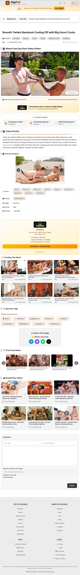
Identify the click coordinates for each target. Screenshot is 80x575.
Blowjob (16, 193)
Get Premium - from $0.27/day (40, 246)
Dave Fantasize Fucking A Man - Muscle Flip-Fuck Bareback (13, 276)
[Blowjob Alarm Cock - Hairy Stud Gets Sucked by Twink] (13, 413)
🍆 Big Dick (34, 319)
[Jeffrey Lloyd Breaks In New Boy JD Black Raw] (40, 267)
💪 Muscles (38, 324)
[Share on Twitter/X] (48, 341)
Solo (59, 516)
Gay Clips (23, 19)
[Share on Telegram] (31, 341)
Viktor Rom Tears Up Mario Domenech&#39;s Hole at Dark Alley (65, 276)
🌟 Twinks (62, 319)
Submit (72, 485)
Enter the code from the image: (13, 468)
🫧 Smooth (19, 319)
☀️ (64, 3)
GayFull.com (11, 19)
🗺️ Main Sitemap (20, 555)
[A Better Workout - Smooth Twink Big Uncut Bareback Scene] (66, 413)
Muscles (27, 193)
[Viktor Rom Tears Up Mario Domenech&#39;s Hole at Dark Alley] (66, 267)
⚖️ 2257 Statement (59, 555)
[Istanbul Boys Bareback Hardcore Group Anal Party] (16, 360)
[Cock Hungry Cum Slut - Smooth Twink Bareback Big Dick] (40, 413)
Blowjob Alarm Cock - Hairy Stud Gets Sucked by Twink (13, 423)
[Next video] (76, 363)
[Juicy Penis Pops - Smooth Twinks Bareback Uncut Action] (66, 290)
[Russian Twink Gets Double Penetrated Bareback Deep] (40, 290)
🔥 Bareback (53, 324)
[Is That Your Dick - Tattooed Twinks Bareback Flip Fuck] (66, 387)
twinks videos (7, 145)
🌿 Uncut (48, 319)
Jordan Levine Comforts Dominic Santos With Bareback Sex (39, 368)
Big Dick (25, 38)
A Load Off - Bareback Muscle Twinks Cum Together (12, 397)
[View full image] (40, 170)
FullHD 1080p (18, 198)
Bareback (66, 38)
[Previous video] (3, 363)
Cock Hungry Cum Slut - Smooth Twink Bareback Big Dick (39, 423)
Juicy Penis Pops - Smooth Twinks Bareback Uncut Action (64, 299)
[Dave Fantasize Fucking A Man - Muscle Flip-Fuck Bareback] (13, 267)
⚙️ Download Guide (20, 544)
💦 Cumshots (7, 324)
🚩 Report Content (59, 558)
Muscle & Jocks (54, 38)
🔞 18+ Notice (59, 551)
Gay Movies (20, 534)
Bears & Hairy (20, 527)
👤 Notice (20, 551)
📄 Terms (59, 548)
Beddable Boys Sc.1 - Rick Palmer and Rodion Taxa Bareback (12, 299)
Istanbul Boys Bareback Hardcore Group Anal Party (16, 368)
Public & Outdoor (60, 523)
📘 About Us (20, 548)
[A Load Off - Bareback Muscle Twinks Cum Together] (13, 387)
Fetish (59, 519)
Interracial (60, 509)
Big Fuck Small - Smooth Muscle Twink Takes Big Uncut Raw (39, 397)
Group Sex (20, 530)
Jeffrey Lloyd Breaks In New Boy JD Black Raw (38, 276)
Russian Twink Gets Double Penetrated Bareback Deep (39, 299)
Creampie (60, 527)
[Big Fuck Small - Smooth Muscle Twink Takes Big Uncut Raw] (40, 387)
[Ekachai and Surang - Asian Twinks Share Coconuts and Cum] (62, 360)
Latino (59, 512)
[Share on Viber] (37, 341)
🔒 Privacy (60, 544)
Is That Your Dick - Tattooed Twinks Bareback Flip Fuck (64, 397)
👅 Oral (5, 319)
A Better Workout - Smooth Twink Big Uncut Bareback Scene (66, 423)
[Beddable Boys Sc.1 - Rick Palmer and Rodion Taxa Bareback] (13, 290)
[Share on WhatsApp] (43, 341)
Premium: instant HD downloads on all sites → (63, 99)
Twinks (43, 38)
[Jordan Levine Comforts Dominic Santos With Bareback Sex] (39, 360)
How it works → (40, 252)
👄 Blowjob (23, 324)
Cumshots (67, 189)
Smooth (25, 189)
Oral (15, 189)
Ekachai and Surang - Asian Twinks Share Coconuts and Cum (62, 368)
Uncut (34, 38)
